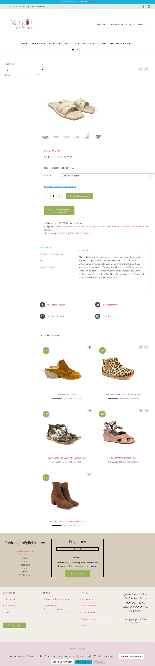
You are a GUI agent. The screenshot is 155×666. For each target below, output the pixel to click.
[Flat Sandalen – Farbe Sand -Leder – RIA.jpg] (66, 135)
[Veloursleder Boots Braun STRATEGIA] (62, 472)
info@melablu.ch (37, 6)
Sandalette (85, 233)
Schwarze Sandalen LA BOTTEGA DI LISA (67, 458)
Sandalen (48, 229)
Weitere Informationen (131, 656)
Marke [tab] (43, 260)
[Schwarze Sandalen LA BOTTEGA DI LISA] (62, 408)
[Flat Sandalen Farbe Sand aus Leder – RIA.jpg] (77, 135)
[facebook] (75, 549)
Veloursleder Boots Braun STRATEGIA (67, 521)
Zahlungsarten (89, 612)
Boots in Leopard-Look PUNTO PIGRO (123, 394)
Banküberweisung (25, 551)
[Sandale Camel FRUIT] (62, 345)
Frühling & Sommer (96, 226)
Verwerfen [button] (92, 1)
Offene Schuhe (137, 226)
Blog (7, 612)
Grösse (47, 175)
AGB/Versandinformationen (56, 599)
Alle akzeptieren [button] (83, 662)
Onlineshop (10, 605)
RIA (146, 226)
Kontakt (85, 625)
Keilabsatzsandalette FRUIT (123, 458)
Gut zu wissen (88, 619)
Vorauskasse (25, 554)
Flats (59, 233)
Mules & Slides (112, 226)
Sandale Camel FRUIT (67, 394)
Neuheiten (125, 226)
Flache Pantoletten (77, 226)
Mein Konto (87, 599)
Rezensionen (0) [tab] (47, 267)
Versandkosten (89, 605)
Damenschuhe (61, 226)
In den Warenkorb (79, 196)
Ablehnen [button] (99, 662)
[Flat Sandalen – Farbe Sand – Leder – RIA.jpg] (55, 135)
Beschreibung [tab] (46, 247)
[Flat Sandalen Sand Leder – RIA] (45, 135)
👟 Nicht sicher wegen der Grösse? (60, 186)
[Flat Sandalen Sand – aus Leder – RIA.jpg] (87, 135)
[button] (78, 49)
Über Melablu (11, 599)
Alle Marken (10, 63)
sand (68, 233)
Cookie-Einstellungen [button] (62, 661)
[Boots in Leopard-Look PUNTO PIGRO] (119, 345)
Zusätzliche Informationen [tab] (52, 254)
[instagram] (80, 549)
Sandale (75, 233)
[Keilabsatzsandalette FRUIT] (119, 408)
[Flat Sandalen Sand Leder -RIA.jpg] (98, 135)
